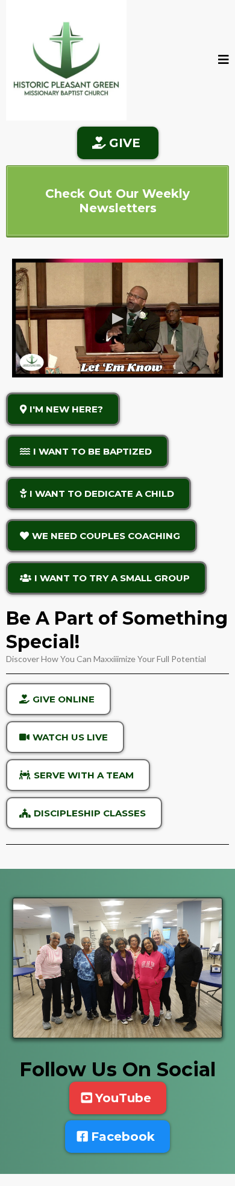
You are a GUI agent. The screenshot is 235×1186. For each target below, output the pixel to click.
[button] (223, 61)
